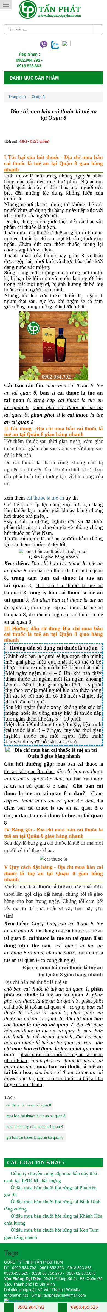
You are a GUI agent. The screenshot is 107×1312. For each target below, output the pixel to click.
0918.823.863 (29, 66)
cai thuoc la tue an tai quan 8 (28, 1105)
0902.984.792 (28, 60)
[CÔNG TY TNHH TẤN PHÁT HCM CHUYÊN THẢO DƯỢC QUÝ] (53, 9)
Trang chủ (17, 96)
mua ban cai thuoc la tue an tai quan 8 (35, 1116)
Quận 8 (38, 96)
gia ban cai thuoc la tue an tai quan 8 (34, 1137)
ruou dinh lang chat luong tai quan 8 (34, 1127)
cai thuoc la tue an (45, 498)
